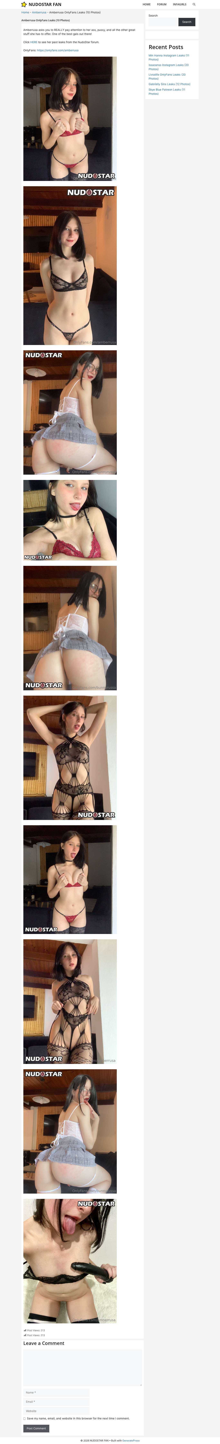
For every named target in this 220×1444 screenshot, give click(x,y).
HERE (33, 42)
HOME (147, 4)
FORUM (162, 4)
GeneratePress (131, 1440)
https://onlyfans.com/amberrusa (58, 50)
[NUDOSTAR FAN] (24, 4)
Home (25, 12)
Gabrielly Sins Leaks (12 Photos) (169, 84)
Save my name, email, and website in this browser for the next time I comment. (78, 1418)
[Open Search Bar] (194, 4)
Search (153, 15)
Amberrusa (39, 12)
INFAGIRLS (179, 4)
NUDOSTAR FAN (45, 4)
